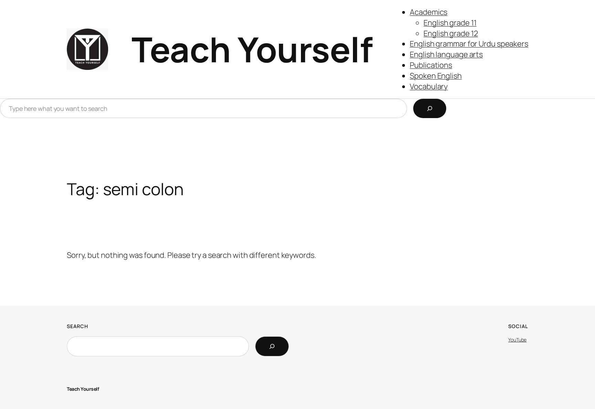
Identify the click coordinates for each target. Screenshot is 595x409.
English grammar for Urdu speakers (469, 44)
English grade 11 (450, 23)
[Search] (429, 108)
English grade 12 (451, 33)
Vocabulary (429, 86)
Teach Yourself (252, 49)
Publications (431, 65)
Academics (428, 12)
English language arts (446, 54)
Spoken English (436, 76)
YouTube (517, 339)
